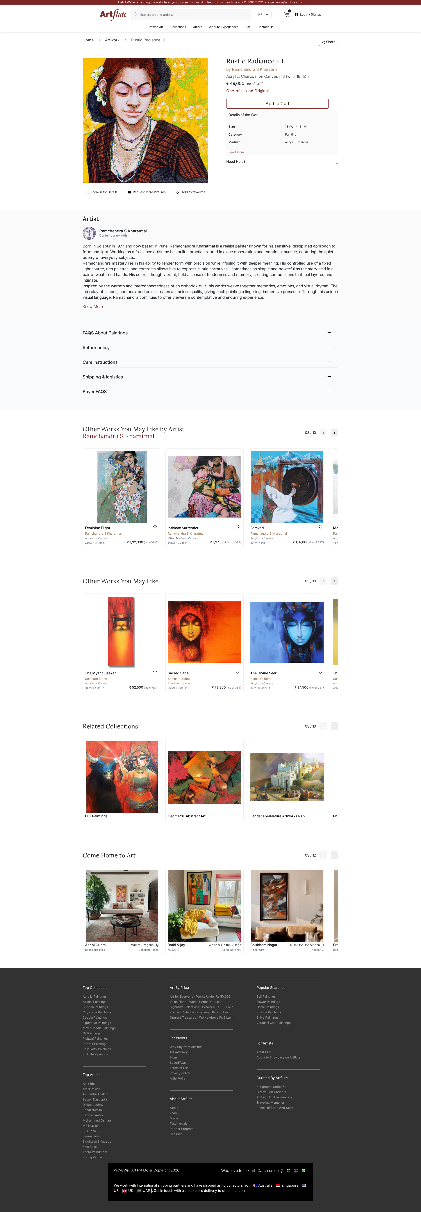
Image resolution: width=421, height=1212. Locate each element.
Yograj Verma (92, 1157)
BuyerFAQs (178, 1062)
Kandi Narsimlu (93, 1110)
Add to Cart (277, 103)
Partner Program (181, 1129)
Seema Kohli (91, 1136)
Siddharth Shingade (97, 1141)
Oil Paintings (91, 1033)
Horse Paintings (268, 1007)
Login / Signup (310, 14)
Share (330, 42)
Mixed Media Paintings (99, 1028)
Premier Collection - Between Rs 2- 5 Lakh (200, 1012)
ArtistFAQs (177, 1078)
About (174, 1108)
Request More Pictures (149, 192)
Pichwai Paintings (95, 1038)
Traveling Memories (271, 1102)
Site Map (176, 1134)
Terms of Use (179, 1068)
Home (88, 40)
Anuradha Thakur (95, 1094)
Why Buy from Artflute (186, 1047)
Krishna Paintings (269, 1012)
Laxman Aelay (93, 1115)
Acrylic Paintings (95, 996)
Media (174, 1118)
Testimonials (178, 1123)
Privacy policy (180, 1073)
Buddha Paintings (95, 1007)
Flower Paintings (268, 1002)
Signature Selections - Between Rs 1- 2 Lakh (201, 1007)
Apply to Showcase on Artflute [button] (278, 1057)
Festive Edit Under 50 (272, 1092)
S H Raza (89, 1131)
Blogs (174, 1057)
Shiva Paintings (267, 1017)
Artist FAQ (264, 1052)
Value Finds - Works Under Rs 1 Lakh (196, 1002)
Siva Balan (90, 1146)
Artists (197, 27)
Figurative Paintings (97, 1023)
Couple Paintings (95, 1017)
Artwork (112, 40)
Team (174, 1113)
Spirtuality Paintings (97, 1049)
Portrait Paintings (95, 1044)
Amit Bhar (90, 1083)
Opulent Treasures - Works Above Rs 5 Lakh (201, 1017)
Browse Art (155, 27)
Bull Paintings (266, 996)
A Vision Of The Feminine (274, 1097)
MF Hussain (91, 1125)
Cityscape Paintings (97, 1012)
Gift (247, 27)
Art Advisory (179, 1052)
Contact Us (265, 27)
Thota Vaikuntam (95, 1152)
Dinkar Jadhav (93, 1104)
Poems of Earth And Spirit (275, 1108)
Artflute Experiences (223, 27)
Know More (93, 306)
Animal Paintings (94, 1002)
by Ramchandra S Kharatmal (252, 69)
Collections (178, 27)
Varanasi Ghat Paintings (274, 1023)
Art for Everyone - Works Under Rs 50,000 (200, 996)
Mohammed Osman (97, 1120)
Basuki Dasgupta (95, 1099)
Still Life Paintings (95, 1054)
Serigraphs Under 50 (271, 1086)
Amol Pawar (91, 1089)
